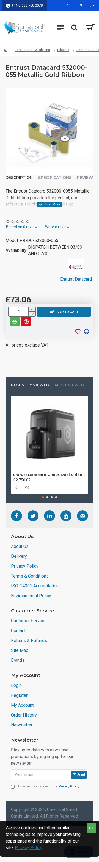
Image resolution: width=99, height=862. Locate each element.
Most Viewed (69, 385)
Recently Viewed (30, 385)
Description (19, 177)
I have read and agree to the (47, 786)
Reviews (86, 177)
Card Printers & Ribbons (32, 50)
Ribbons (63, 50)
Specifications (55, 177)
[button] (43, 497)
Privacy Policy (28, 847)
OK (91, 828)
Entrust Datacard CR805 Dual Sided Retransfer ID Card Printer (49, 474)
